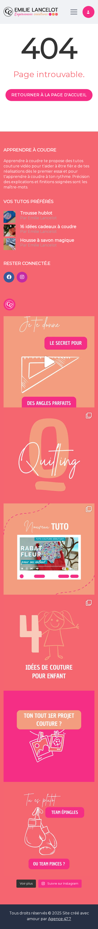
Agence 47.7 (59, 919)
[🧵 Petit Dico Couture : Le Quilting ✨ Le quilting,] (49, 455)
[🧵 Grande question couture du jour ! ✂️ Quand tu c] (49, 830)
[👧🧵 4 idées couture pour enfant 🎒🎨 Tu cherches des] (49, 642)
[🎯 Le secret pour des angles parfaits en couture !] (49, 361)
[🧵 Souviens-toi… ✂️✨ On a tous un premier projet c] (49, 736)
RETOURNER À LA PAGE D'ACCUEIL (49, 95)
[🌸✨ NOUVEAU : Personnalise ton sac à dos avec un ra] (49, 549)
